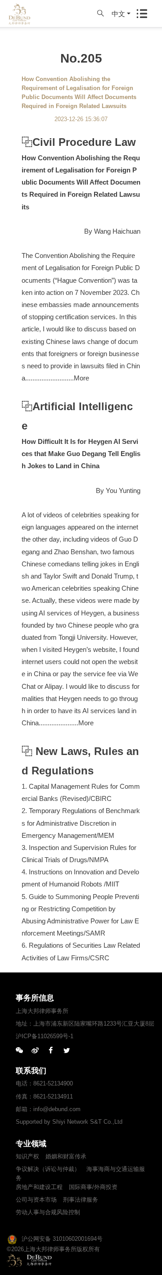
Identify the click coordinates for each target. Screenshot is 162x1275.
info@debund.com (57, 1109)
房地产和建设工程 (39, 1187)
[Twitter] (66, 1051)
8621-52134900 (53, 1083)
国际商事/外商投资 (93, 1187)
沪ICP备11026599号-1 (44, 1036)
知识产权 (27, 1156)
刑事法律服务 (80, 1199)
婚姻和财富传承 (65, 1156)
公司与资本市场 (36, 1199)
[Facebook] (50, 1051)
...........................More (57, 378)
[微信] (19, 1051)
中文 (118, 14)
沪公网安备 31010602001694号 (62, 1238)
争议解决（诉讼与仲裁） (48, 1169)
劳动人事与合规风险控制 (48, 1212)
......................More (66, 723)
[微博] (35, 1051)
